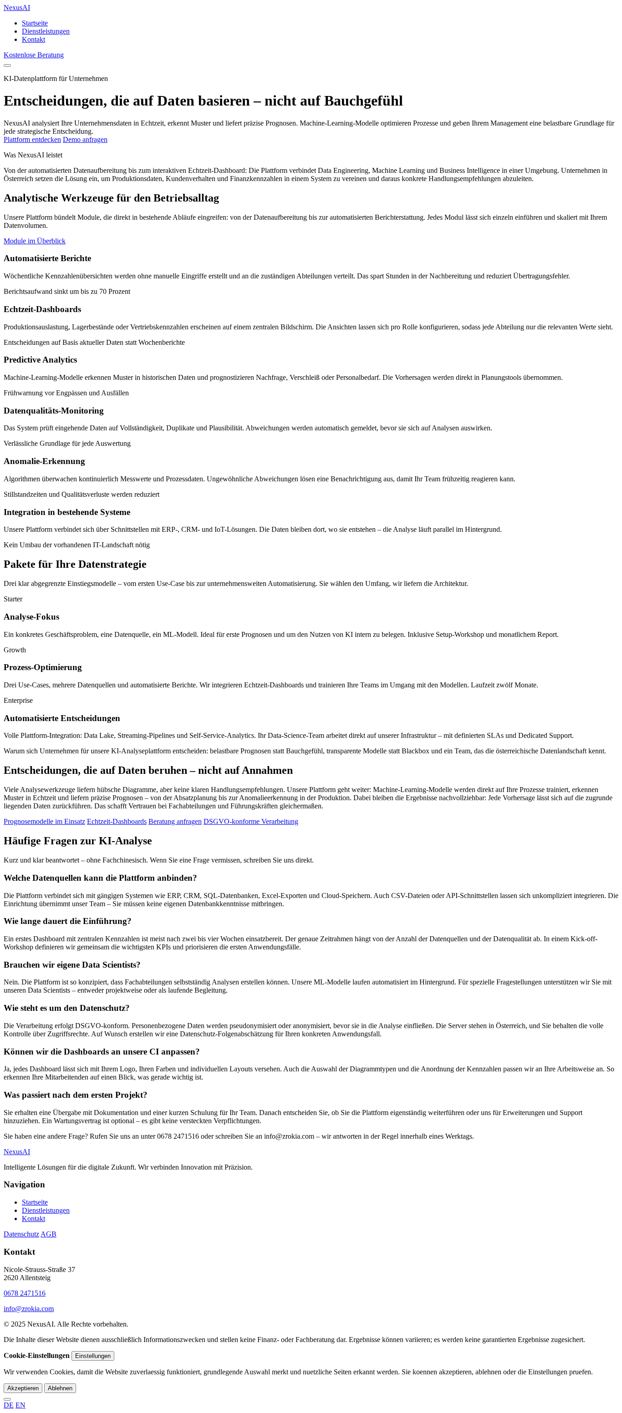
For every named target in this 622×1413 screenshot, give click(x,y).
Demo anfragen (85, 139)
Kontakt (33, 39)
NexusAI (17, 7)
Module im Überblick (35, 241)
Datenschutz (21, 1234)
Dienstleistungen (46, 31)
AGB (48, 1234)
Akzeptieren (23, 1388)
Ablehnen (60, 1388)
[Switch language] (7, 1399)
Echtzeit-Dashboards (117, 821)
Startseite (35, 23)
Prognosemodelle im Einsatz (44, 821)
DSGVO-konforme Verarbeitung (251, 821)
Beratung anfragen (175, 821)
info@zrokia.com (29, 1308)
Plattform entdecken (32, 139)
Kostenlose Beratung (34, 55)
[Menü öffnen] (7, 65)
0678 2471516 (25, 1293)
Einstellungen (93, 1355)
